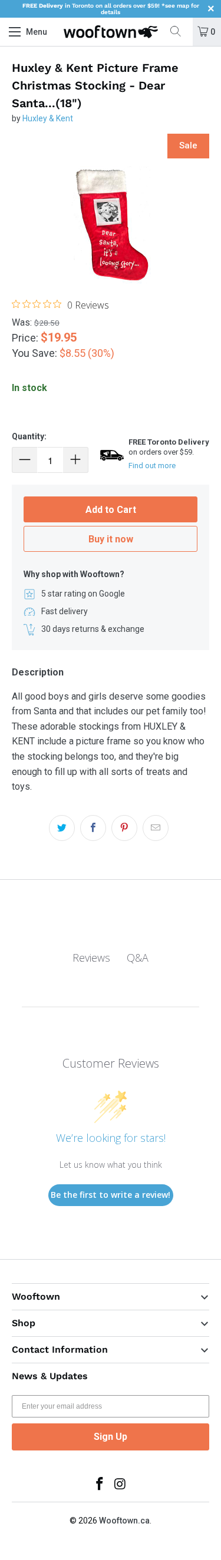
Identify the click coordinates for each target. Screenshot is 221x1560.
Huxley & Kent (47, 118)
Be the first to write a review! (110, 1194)
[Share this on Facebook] (93, 828)
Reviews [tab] (91, 957)
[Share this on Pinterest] (124, 828)
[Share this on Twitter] (62, 828)
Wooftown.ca (124, 1520)
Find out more (152, 465)
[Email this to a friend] (156, 828)
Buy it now (110, 539)
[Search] (179, 32)
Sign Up (110, 1436)
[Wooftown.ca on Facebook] (99, 1485)
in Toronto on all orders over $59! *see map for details (110, 8)
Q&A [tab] (138, 957)
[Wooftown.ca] (110, 32)
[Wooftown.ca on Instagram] (120, 1485)
